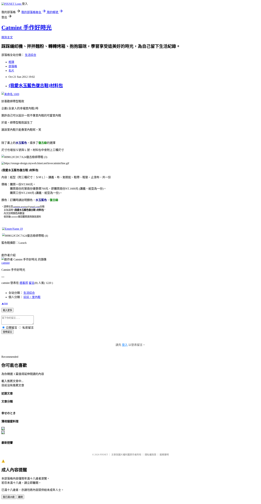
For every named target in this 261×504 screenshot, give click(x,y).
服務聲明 (164, 454)
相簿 (11, 62)
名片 (11, 70)
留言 (31, 282)
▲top (4, 303)
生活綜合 (30, 54)
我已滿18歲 (9, 497)
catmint (5, 262)
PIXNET (104, 454)
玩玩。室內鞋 (31, 297)
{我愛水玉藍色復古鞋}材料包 (36, 85)
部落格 (13, 66)
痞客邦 (24, 282)
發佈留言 (7, 332)
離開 (20, 497)
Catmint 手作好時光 (26, 27)
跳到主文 (7, 37)
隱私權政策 (150, 454)
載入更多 (7, 310)
